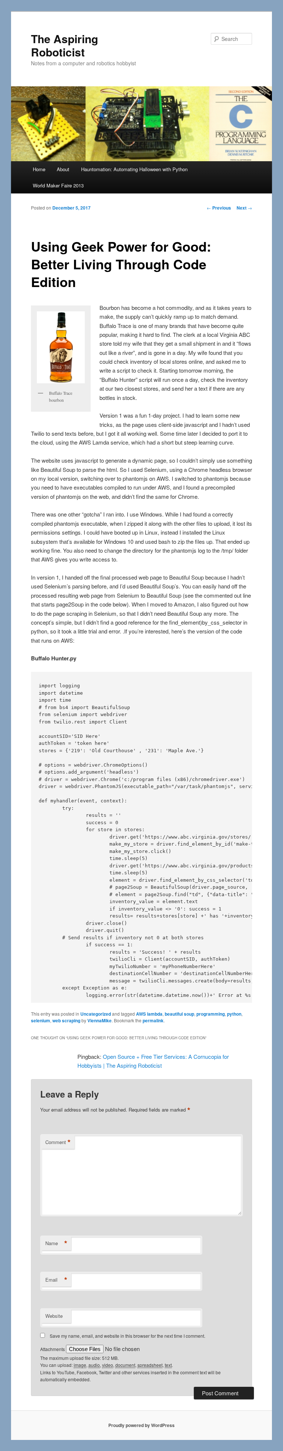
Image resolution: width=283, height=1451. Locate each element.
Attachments (53, 1349)
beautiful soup (179, 1013)
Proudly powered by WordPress (141, 1425)
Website (54, 1315)
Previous (219, 207)
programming (210, 1013)
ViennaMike (99, 1020)
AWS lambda (149, 1013)
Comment (58, 1142)
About (63, 169)
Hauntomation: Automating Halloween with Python (134, 169)
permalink (153, 1020)
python (234, 1013)
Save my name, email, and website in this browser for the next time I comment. (127, 1336)
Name (56, 1243)
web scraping (66, 1020)
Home (39, 169)
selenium (40, 1020)
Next (244, 207)
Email (56, 1280)
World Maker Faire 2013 (58, 185)
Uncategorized (95, 1013)
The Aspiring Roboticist (64, 45)
